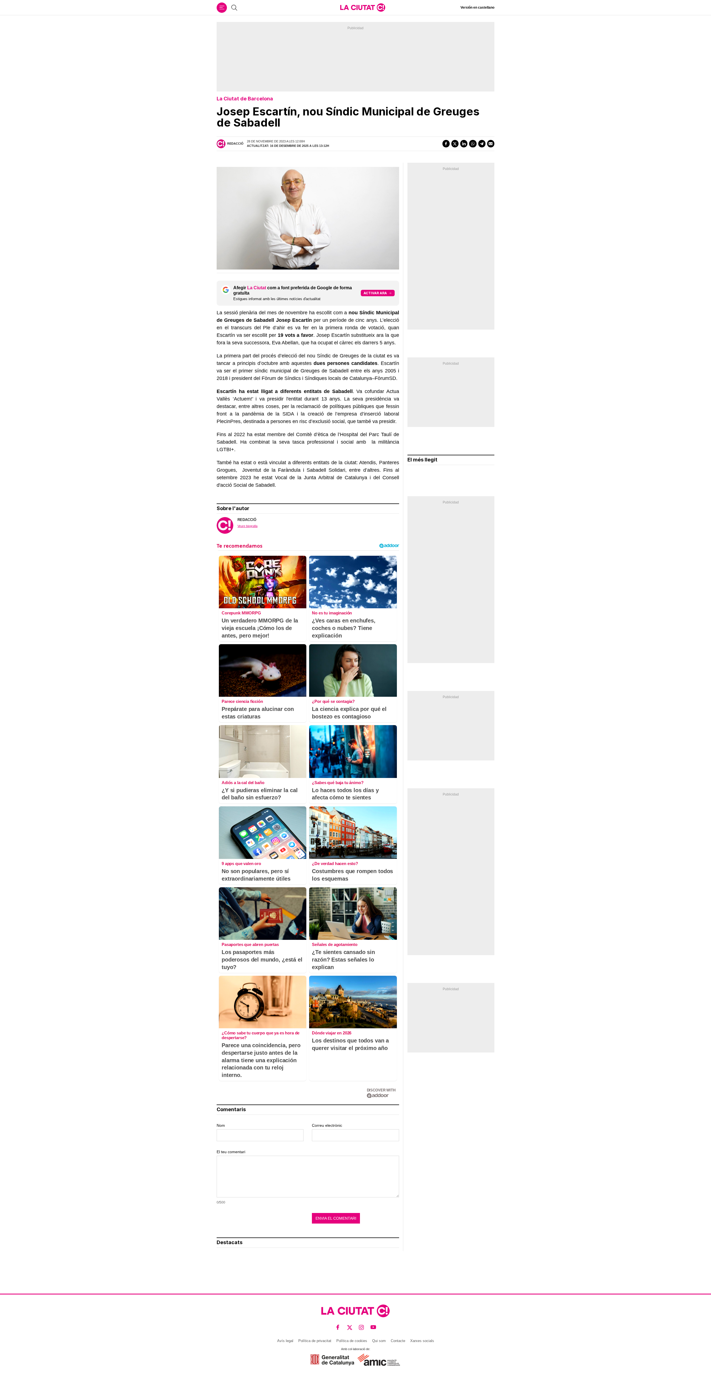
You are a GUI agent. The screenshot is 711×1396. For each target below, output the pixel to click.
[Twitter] (455, 143)
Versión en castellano (477, 7)
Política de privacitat (314, 1341)
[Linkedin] (463, 143)
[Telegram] (481, 143)
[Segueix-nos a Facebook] (337, 1327)
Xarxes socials (422, 1341)
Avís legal (285, 1341)
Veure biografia (247, 526)
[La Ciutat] (362, 7)
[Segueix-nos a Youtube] (373, 1327)
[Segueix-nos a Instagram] (361, 1327)
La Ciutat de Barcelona (245, 99)
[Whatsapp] (472, 143)
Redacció (235, 143)
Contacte (398, 1341)
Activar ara (375, 293)
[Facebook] (446, 143)
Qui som (379, 1341)
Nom (221, 1125)
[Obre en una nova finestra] (332, 1359)
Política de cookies (351, 1341)
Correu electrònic (327, 1125)
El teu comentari (231, 1152)
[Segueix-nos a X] (349, 1327)
